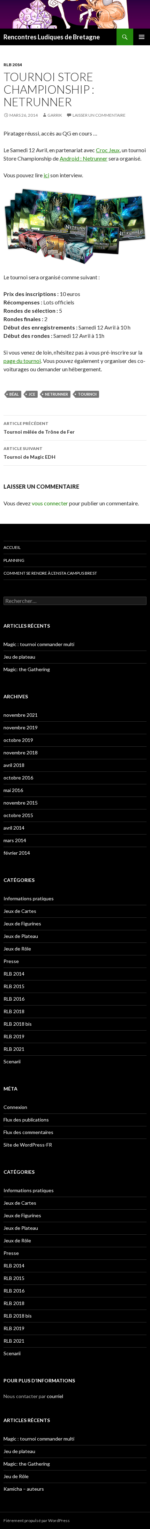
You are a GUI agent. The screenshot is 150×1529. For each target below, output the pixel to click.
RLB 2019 (13, 1036)
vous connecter (50, 503)
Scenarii (12, 1061)
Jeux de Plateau (20, 936)
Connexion (15, 1107)
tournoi (87, 394)
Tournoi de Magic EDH (29, 453)
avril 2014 (13, 828)
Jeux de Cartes (19, 911)
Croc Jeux (108, 150)
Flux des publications (26, 1120)
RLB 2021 (13, 1049)
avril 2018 (13, 765)
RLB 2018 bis (17, 1024)
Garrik (54, 115)
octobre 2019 (18, 740)
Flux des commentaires (28, 1132)
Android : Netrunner (83, 158)
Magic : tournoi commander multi (38, 644)
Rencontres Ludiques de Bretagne (51, 37)
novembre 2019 (20, 727)
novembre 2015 (20, 803)
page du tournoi (22, 360)
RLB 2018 (13, 1011)
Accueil (12, 547)
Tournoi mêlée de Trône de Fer (39, 428)
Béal (14, 394)
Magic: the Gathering (26, 669)
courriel (55, 1396)
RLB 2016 (13, 999)
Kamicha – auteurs (23, 1489)
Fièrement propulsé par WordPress (36, 1520)
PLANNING (13, 560)
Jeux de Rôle (17, 949)
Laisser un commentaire (99, 115)
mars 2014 (14, 840)
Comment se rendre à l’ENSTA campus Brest (50, 573)
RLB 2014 (12, 64)
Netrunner (56, 394)
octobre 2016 (18, 778)
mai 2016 (13, 790)
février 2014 (16, 853)
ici (46, 175)
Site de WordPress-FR (27, 1145)
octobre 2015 (18, 815)
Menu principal (141, 37)
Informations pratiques (28, 898)
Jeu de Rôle (16, 1476)
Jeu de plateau (19, 657)
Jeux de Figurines (22, 923)
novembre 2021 (20, 715)
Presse (11, 961)
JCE (32, 394)
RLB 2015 (13, 986)
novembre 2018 (20, 752)
